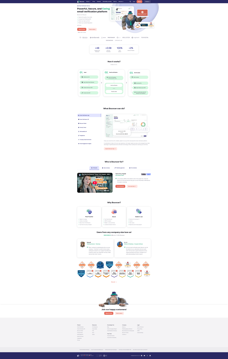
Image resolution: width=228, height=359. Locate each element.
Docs (93, 332)
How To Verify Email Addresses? (97, 349)
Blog (108, 327)
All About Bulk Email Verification (111, 349)
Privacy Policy (139, 328)
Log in (134, 1)
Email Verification (80, 327)
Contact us (147, 1)
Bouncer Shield (80, 330)
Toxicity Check (80, 332)
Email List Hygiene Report (112, 328)
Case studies (94, 328)
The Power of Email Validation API (125, 349)
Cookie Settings (140, 332)
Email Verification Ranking (84, 349)
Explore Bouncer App (109, 148)
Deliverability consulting (107, 1)
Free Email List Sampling (111, 337)
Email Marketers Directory (112, 330)
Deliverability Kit (80, 334)
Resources (121, 1)
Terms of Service (140, 327)
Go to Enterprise (120, 186)
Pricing (93, 1)
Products (87, 1)
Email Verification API (81, 328)
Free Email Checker (110, 335)
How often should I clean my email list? (140, 349)
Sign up (139, 1)
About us (115, 1)
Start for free (82, 29)
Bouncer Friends (125, 332)
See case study (131, 186)
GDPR (138, 330)
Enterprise (99, 1)
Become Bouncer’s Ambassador (128, 330)
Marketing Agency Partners (127, 328)
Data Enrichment (80, 336)
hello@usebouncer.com (135, 355)
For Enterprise (94, 327)
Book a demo (92, 29)
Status (93, 334)
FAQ (93, 330)
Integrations (79, 338)
